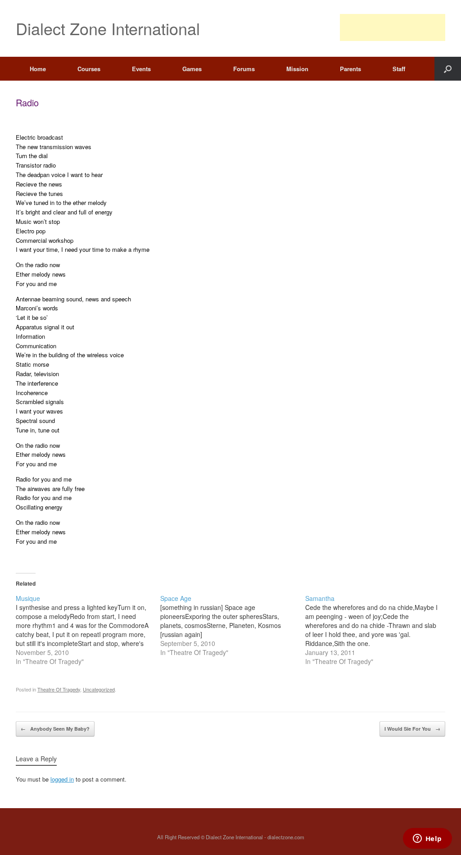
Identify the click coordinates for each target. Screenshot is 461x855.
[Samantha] (377, 630)
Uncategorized (99, 689)
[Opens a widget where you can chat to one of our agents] (427, 839)
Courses (88, 68)
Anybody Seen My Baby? (55, 728)
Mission (297, 68)
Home (38, 68)
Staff (399, 68)
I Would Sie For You (412, 728)
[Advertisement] (392, 27)
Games (192, 68)
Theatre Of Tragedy (58, 689)
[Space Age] (232, 625)
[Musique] (88, 630)
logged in (62, 779)
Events (141, 68)
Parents (350, 68)
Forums (244, 68)
